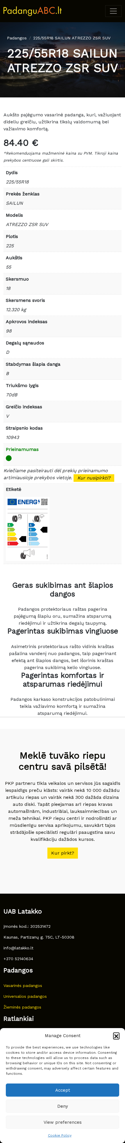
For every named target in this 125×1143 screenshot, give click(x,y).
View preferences (63, 1122)
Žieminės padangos (22, 1007)
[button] (116, 1036)
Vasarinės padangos (22, 985)
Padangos (17, 38)
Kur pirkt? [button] (62, 853)
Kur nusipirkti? (93, 478)
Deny (62, 1106)
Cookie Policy (60, 1135)
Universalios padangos (25, 996)
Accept (62, 1090)
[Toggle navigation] (113, 11)
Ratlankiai (18, 1018)
